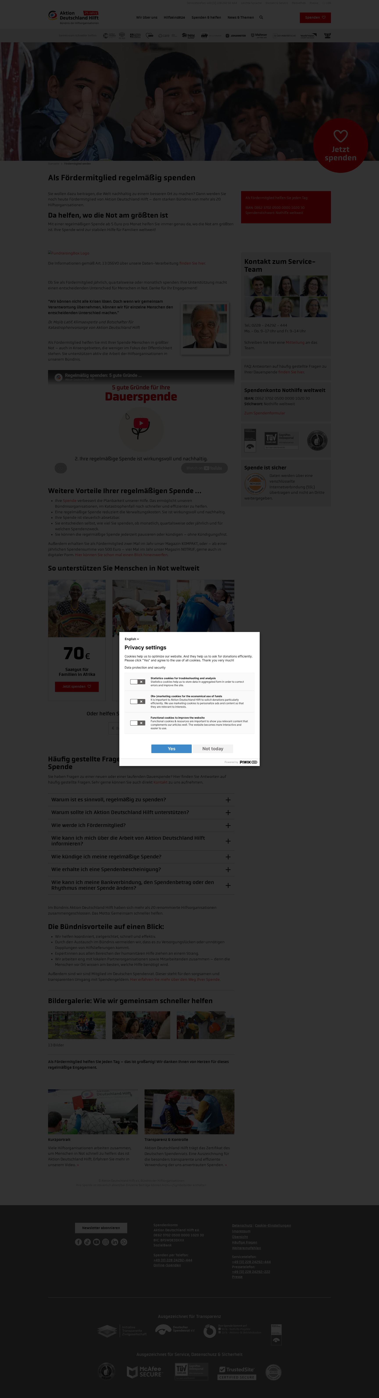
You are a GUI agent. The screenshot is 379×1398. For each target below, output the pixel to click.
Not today (212, 748)
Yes (171, 748)
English (130, 639)
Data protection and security (145, 667)
